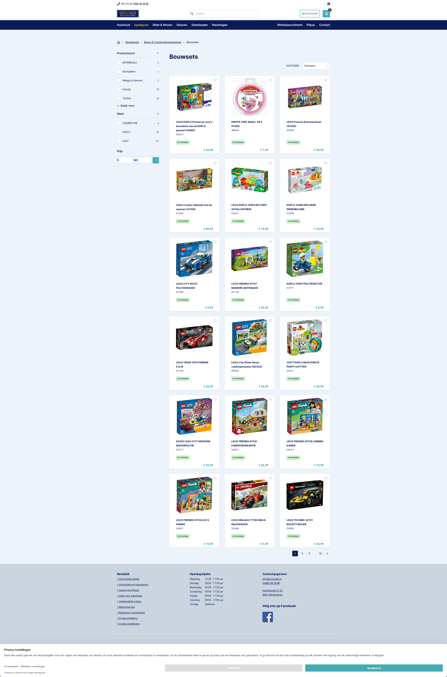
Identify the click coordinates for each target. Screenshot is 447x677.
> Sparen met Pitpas (128, 590)
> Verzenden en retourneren (132, 585)
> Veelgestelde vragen (129, 601)
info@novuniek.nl (271, 579)
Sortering (292, 66)
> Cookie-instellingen (128, 624)
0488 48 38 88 (140, 4)
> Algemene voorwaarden (131, 613)
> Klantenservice (126, 607)
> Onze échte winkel (128, 579)
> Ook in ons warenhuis (129, 596)
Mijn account (310, 13)
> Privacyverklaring (127, 618)
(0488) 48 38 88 (271, 583)
